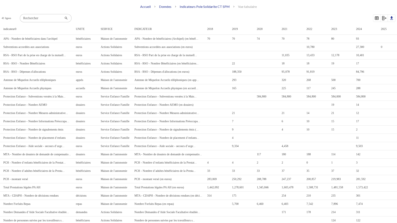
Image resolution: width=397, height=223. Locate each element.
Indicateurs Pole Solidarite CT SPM (205, 6)
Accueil (145, 6)
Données (165, 6)
